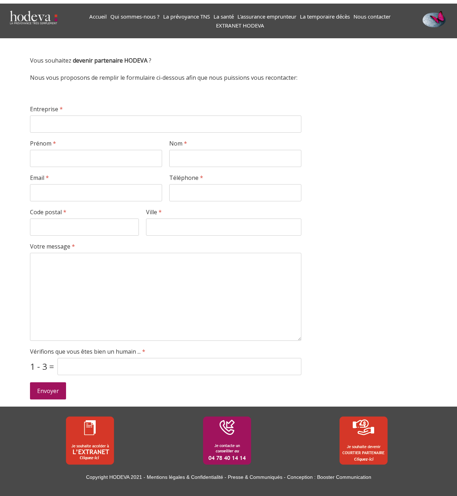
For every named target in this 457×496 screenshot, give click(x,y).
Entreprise (46, 109)
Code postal (48, 212)
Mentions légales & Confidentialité (185, 477)
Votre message (52, 246)
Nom (178, 143)
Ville (154, 212)
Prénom (43, 143)
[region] (228, 439)
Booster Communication (344, 477)
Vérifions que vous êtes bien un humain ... (87, 351)
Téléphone (186, 178)
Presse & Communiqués (255, 477)
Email (39, 178)
